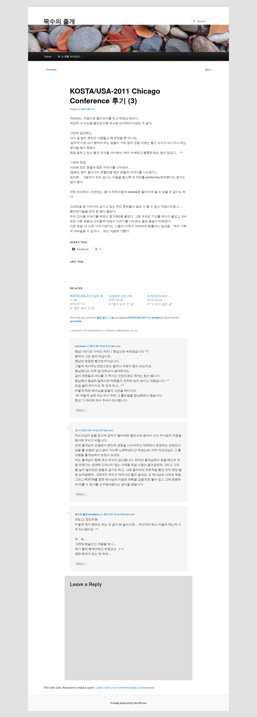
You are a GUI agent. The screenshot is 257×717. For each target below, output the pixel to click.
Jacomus (80, 346)
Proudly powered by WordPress (128, 703)
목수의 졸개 (59, 21)
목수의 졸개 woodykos (87, 514)
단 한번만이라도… (158, 296)
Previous (50, 69)
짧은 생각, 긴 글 (105, 317)
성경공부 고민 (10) (120, 296)
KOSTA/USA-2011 (137, 317)
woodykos (157, 317)
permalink (75, 321)
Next (209, 69)
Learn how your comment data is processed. (125, 687)
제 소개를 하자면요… (70, 56)
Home (47, 56)
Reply (80, 410)
